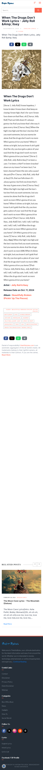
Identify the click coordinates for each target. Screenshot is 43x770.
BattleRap (8, 314)
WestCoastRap (31, 324)
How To (5, 714)
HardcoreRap (25, 314)
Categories (6, 696)
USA (22, 324)
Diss (16, 314)
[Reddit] (20, 731)
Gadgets (5, 710)
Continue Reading (19, 662)
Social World (6, 718)
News (4, 706)
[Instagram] (15, 731)
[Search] (38, 10)
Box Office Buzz (7, 702)
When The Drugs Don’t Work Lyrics (18, 327)
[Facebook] (4, 731)
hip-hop (7, 317)
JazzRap (26, 317)
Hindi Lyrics (6, 748)
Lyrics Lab (5, 752)
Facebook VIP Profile (10, 758)
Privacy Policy (7, 682)
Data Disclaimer (8, 686)
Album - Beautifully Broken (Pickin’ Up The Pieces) (22, 310)
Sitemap (5, 690)
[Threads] (25, 731)
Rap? (31, 321)
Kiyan (21, 31)
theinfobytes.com (27, 345)
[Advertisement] (21, 454)
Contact (5, 674)
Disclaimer (6, 678)
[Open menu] (40, 2)
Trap (17, 324)
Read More (6, 355)
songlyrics (9, 324)
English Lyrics (30, 28)
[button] (35, 2)
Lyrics (25, 321)
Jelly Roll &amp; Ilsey (13, 321)
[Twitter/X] (9, 731)
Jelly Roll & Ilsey (19, 285)
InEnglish (16, 317)
